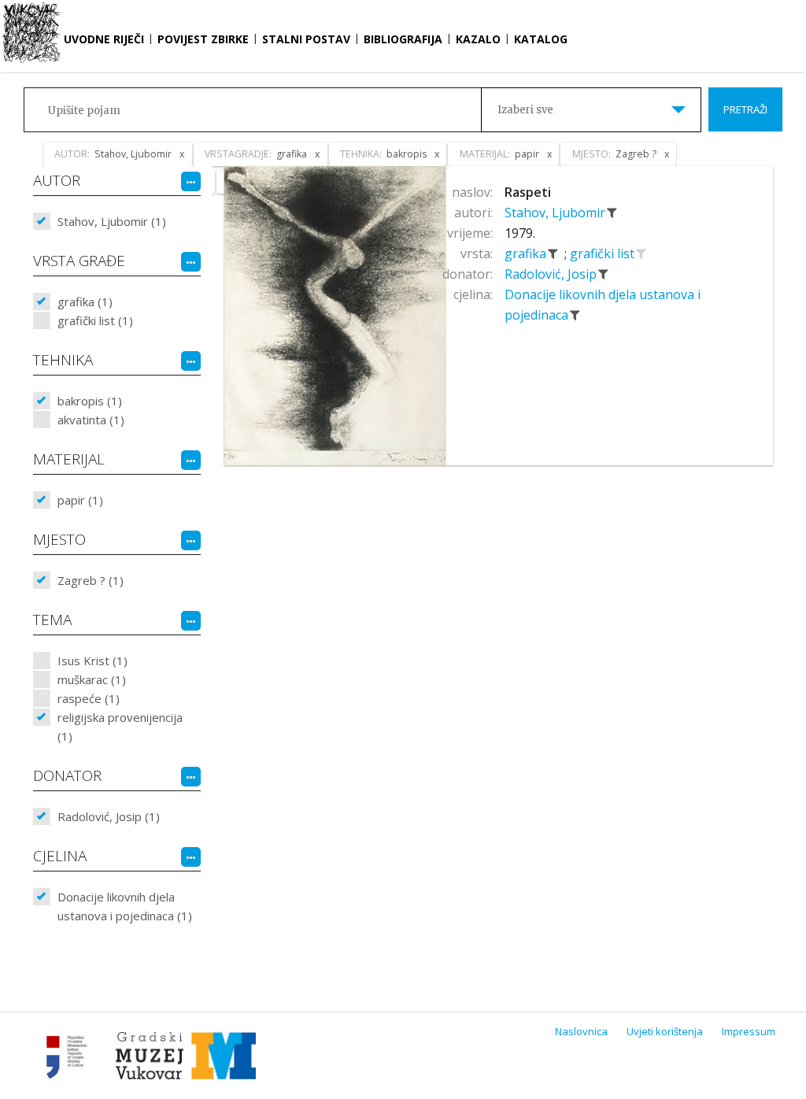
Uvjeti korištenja (665, 1031)
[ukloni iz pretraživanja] (612, 212)
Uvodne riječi (104, 38)
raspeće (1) (88, 698)
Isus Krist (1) (92, 660)
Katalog (541, 38)
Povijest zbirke (203, 38)
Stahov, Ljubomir (556, 212)
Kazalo (478, 38)
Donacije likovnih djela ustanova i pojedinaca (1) (124, 906)
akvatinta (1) (90, 419)
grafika (527, 253)
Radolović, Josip (552, 274)
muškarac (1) (91, 679)
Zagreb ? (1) (90, 580)
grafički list (604, 253)
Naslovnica (581, 1031)
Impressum (748, 1031)
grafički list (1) (95, 320)
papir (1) (80, 500)
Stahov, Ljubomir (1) (111, 221)
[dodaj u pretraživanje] (641, 253)
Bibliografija (403, 38)
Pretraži (745, 109)
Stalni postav (306, 38)
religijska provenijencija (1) (120, 726)
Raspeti (528, 192)
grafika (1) (85, 301)
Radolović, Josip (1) (108, 816)
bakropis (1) (89, 401)
